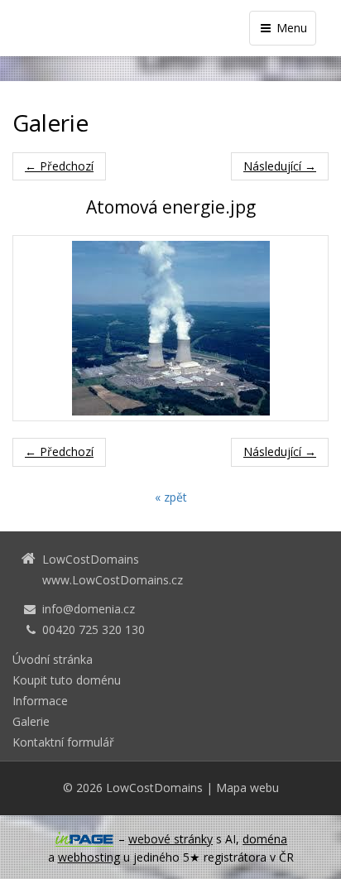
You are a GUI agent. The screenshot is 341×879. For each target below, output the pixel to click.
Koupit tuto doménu (66, 680)
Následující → (279, 166)
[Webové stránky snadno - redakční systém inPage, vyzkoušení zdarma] (84, 839)
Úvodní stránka (52, 659)
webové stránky (170, 839)
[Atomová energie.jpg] (170, 328)
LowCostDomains (154, 787)
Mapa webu (247, 787)
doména (265, 839)
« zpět (171, 497)
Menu (290, 28)
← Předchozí (59, 166)
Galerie (31, 721)
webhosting (89, 857)
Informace (40, 700)
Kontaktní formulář (63, 742)
